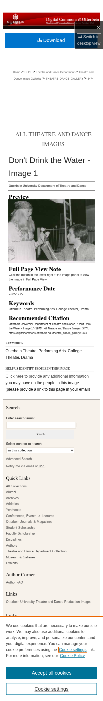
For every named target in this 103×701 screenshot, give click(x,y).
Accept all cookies (52, 673)
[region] (51, 658)
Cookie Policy (72, 656)
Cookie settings (72, 650)
